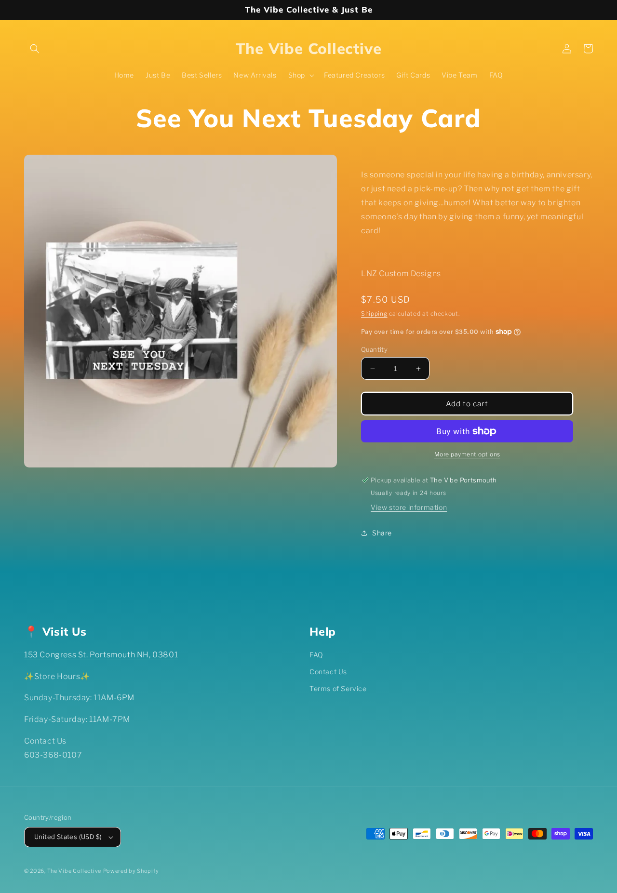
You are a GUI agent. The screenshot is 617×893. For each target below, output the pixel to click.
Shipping (374, 313)
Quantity (374, 349)
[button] (34, 48)
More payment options (467, 454)
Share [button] (382, 533)
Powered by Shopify (131, 870)
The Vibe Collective (74, 870)
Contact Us (328, 671)
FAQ (316, 655)
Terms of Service (338, 688)
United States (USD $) (68, 836)
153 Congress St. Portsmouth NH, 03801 (101, 654)
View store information (409, 507)
